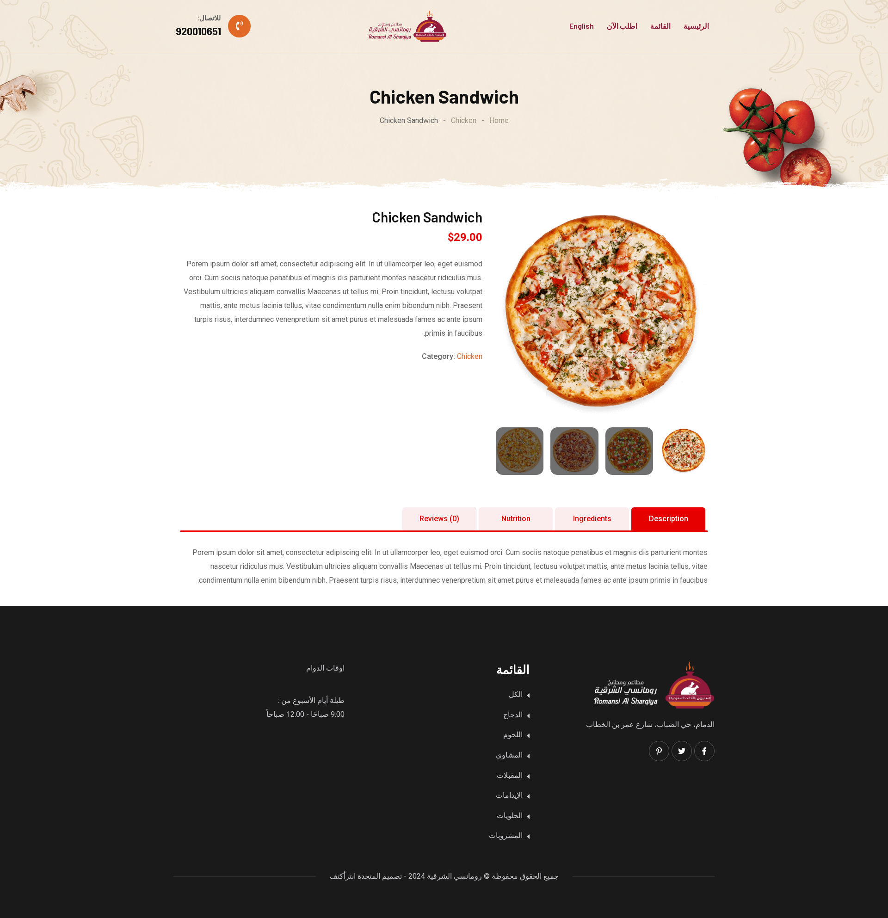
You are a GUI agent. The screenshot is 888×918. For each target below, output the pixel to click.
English (581, 25)
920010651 (198, 31)
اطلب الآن (622, 25)
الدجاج (513, 714)
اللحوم (513, 734)
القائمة (660, 25)
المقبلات (510, 775)
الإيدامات (509, 795)
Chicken (469, 356)
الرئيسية (696, 25)
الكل (516, 694)
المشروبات (506, 835)
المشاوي (509, 755)
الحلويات (510, 815)
